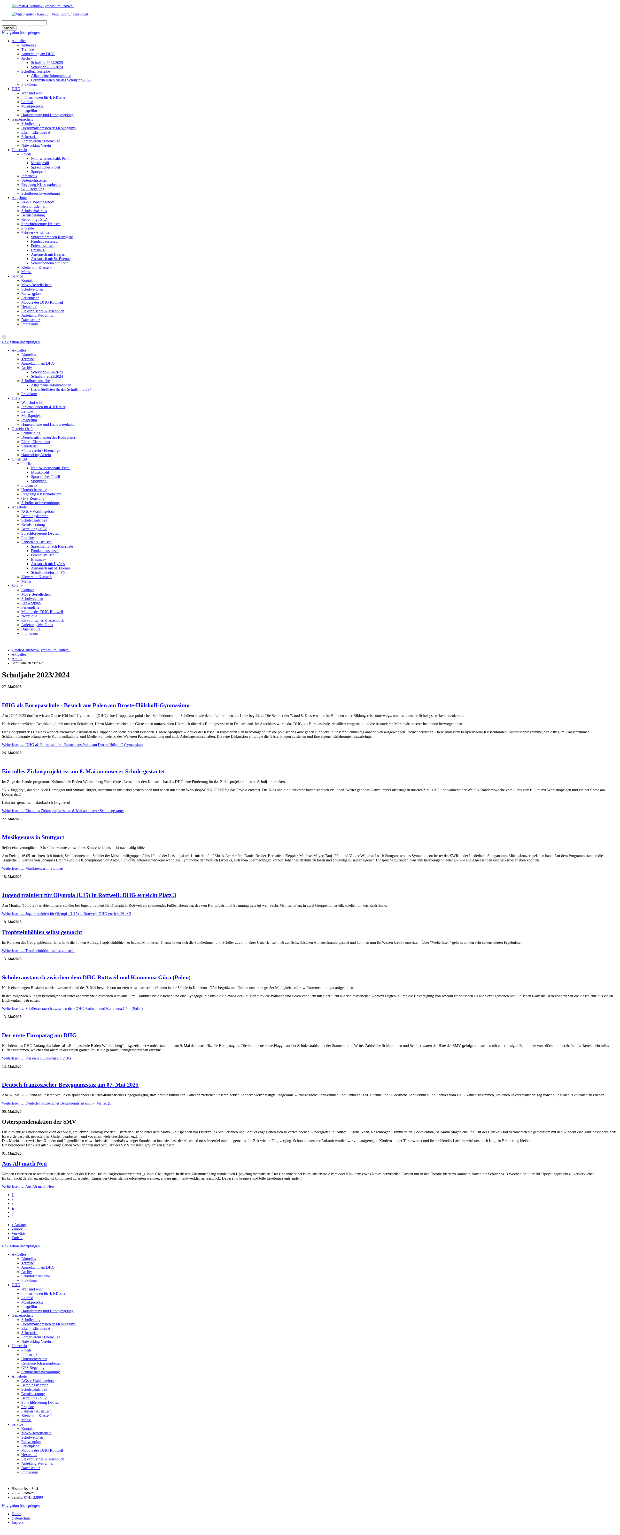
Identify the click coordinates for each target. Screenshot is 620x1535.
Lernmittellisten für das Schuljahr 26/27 (61, 80)
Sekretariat (29, 137)
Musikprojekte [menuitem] (32, 416)
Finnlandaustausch (45, 241)
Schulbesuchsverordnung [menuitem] (40, 503)
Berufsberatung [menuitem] (33, 524)
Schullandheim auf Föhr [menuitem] (49, 572)
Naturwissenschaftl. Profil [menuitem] (50, 468)
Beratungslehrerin (34, 206)
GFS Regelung (32, 189)
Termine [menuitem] (27, 359)
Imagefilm (29, 110)
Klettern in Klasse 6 (36, 267)
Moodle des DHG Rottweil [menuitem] (42, 612)
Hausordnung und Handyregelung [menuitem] (47, 424)
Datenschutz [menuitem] (30, 629)
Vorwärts (18, 1233)
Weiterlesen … (72, 745)
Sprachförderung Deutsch (41, 224)
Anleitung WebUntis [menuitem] (37, 625)
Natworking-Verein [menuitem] (36, 455)
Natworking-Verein (36, 145)
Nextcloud (29, 307)
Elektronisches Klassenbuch (42, 311)
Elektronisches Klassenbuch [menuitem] (42, 620)
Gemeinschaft (22, 119)
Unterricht (19, 150)
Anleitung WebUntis (37, 315)
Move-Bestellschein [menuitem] (36, 594)
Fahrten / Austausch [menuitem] (36, 542)
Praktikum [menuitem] (29, 394)
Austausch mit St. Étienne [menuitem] (50, 568)
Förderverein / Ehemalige (40, 141)
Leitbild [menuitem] (27, 411)
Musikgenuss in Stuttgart (33, 837)
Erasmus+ (38, 250)
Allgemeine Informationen (51, 76)
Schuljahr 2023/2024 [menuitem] (47, 376)
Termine (27, 49)
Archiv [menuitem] (26, 368)
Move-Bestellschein (36, 285)
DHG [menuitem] (16, 398)
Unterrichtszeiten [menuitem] (34, 490)
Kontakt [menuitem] (27, 590)
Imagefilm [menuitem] (29, 420)
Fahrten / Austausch (36, 232)
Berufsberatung (33, 215)
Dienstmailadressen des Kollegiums (48, 128)
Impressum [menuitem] (29, 633)
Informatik (29, 176)
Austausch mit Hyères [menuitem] (48, 564)
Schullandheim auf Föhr (49, 263)
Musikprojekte (32, 106)
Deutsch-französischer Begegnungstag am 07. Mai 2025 (70, 1085)
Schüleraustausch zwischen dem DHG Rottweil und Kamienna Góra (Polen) (96, 977)
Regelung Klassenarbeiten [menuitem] (41, 494)
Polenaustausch (42, 246)
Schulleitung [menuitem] (30, 433)
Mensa (26, 272)
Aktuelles (19, 41)
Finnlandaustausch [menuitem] (45, 551)
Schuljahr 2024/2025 (47, 63)
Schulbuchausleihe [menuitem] (35, 381)
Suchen (9, 28)
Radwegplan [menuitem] (31, 603)
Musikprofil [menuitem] (40, 472)
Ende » (17, 1238)
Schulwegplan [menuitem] (32, 599)
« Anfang (19, 1225)
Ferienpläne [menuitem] (30, 607)
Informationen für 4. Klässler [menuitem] (43, 407)
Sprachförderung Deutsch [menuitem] (41, 533)
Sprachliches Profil (45, 167)
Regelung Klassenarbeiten (41, 185)
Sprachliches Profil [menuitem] (45, 477)
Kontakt (27, 280)
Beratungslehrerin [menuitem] (34, 516)
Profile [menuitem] (26, 463)
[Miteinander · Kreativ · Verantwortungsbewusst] (50, 14)
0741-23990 (33, 1497)
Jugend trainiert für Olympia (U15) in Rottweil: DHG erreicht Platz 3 (89, 895)
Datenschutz (30, 320)
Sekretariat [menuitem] (29, 446)
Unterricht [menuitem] (19, 459)
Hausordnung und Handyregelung (47, 115)
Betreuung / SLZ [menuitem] (34, 529)
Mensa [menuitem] (26, 581)
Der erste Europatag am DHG (39, 1035)
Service (17, 276)
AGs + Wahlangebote (37, 202)
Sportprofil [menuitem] (39, 481)
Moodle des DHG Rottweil (42, 302)
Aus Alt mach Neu (24, 1163)
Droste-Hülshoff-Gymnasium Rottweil (41, 650)
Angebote (19, 198)
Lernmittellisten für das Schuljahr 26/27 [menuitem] (61, 389)
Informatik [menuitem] (29, 485)
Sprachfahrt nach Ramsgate (52, 237)
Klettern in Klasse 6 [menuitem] (36, 577)
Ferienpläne (30, 298)
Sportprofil (39, 171)
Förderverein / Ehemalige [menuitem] (40, 450)
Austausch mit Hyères (48, 254)
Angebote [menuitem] (19, 507)
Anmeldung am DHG (38, 54)
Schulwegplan (32, 289)
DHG (16, 89)
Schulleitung (30, 124)
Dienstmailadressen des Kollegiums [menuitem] (48, 437)
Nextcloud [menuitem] (29, 616)
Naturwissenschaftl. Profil (50, 158)
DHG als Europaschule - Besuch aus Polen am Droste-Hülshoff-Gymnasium (96, 705)
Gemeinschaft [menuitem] (22, 429)
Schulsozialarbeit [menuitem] (34, 520)
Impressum (29, 324)
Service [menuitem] (17, 585)
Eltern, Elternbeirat (35, 132)
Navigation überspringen (21, 33)
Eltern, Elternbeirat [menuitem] (35, 442)
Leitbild (27, 102)
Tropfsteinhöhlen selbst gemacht (42, 932)
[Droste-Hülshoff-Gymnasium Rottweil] (43, 6)
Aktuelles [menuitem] (19, 350)
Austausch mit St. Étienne (50, 259)
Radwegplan (31, 294)
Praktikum (29, 84)
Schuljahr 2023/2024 (47, 67)
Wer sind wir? (32, 93)
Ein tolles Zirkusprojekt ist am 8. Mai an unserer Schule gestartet (83, 771)
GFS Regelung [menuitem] (32, 498)
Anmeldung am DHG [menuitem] (38, 363)
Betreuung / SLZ (34, 219)
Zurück (17, 1229)
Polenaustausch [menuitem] (42, 555)
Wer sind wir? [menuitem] (32, 402)
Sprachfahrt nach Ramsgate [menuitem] (52, 546)
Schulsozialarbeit (34, 211)
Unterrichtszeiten (34, 180)
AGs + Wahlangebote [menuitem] (37, 511)
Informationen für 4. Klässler (43, 97)
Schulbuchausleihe (35, 71)
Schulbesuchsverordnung (40, 193)
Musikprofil (40, 163)
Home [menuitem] (16, 1514)
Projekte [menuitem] (27, 538)
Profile (26, 154)
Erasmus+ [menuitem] (38, 559)
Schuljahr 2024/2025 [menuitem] (47, 372)
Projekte (27, 228)
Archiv (26, 58)
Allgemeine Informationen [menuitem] (51, 385)
